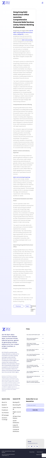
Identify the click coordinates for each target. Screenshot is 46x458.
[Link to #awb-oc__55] (42, 3)
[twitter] (32, 446)
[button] (35, 334)
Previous (18, 306)
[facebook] (29, 446)
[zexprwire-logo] (6, 1)
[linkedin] (37, 446)
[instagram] (34, 446)
